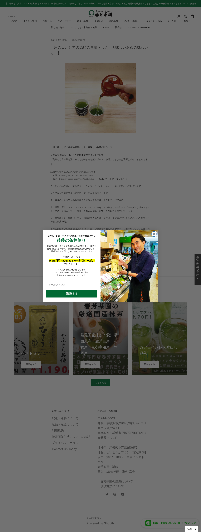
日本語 (189, 529)
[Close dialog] (154, 234)
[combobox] (191, 529)
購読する (72, 294)
